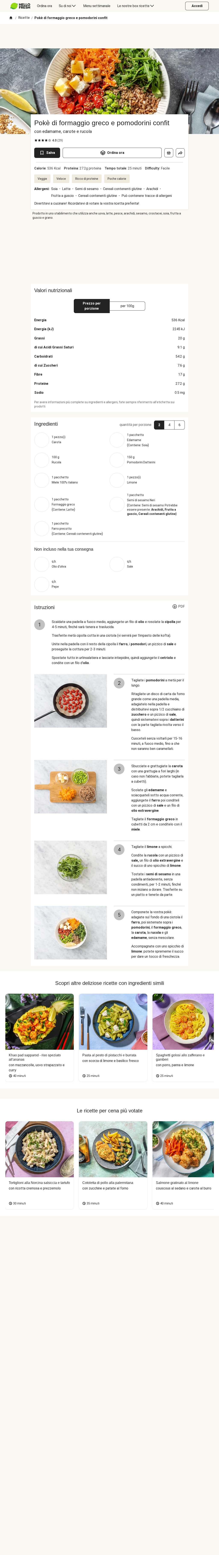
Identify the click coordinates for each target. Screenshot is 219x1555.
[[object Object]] (168, 152)
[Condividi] (180, 152)
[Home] (10, 18)
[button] (109, 424)
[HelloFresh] (20, 6)
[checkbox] (36, 140)
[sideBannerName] (109, 251)
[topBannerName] (109, 36)
